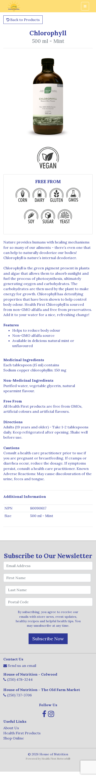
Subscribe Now (48, 638)
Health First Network (55, 758)
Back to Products (24, 19)
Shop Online (13, 738)
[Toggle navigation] (85, 6)
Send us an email (22, 665)
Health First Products (22, 733)
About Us (11, 728)
